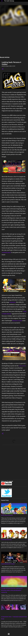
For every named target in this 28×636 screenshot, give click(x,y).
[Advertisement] (14, 41)
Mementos (12, 302)
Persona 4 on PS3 (17, 320)
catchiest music (6, 252)
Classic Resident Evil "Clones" (8, 563)
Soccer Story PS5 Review (7, 515)
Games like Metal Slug (6, 539)
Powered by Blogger (15, 634)
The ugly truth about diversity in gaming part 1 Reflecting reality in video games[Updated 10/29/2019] (12, 590)
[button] (2, 69)
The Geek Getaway (9, 1)
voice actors (22, 365)
